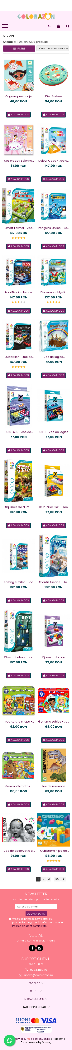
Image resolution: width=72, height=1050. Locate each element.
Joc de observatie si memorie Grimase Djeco (18, 851)
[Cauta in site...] (68, 26)
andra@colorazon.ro (38, 975)
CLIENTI (34, 991)
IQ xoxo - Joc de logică (53, 657)
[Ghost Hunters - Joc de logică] (18, 631)
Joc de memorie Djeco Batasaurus (53, 786)
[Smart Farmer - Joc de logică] (18, 206)
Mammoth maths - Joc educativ (18, 786)
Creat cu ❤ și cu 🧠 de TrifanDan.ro (28, 1039)
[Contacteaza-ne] (49, 26)
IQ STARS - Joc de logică (18, 432)
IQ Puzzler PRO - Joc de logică (53, 507)
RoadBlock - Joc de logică (18, 292)
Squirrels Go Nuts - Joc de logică (18, 507)
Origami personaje (18, 96)
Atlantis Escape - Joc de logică (53, 582)
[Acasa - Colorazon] (36, 16)
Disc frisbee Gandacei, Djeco (53, 96)
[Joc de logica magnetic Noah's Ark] (53, 336)
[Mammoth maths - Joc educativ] (18, 765)
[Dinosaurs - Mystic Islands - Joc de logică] (53, 271)
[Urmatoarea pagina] (63, 879)
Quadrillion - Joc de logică (18, 357)
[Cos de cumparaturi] (58, 26)
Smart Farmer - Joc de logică (18, 228)
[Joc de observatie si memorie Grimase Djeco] (18, 830)
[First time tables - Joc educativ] (53, 701)
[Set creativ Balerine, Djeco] (18, 140)
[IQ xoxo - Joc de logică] (53, 631)
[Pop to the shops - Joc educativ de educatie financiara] (18, 701)
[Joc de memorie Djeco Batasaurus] (53, 765)
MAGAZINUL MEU (34, 999)
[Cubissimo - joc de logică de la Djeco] (53, 830)
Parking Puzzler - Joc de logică (18, 582)
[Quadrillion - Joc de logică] (18, 336)
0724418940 (38, 970)
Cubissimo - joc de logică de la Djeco (53, 851)
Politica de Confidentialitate (29, 926)
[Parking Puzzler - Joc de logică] (18, 556)
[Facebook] (32, 948)
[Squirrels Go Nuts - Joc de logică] (18, 481)
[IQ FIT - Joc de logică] (53, 406)
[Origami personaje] (18, 75)
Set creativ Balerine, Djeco (18, 161)
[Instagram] (39, 948)
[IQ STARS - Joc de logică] (18, 406)
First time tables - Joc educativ (53, 721)
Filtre (20, 48)
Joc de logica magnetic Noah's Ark (53, 357)
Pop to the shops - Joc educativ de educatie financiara (18, 721)
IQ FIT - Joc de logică (53, 432)
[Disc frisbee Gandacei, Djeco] (53, 75)
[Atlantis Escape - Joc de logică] (53, 556)
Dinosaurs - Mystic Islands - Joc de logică (53, 292)
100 (57, 879)
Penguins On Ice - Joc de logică (53, 228)
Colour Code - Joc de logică (53, 161)
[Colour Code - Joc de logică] (53, 140)
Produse (34, 983)
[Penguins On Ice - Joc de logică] (53, 205)
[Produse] (5, 27)
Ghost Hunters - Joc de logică (18, 657)
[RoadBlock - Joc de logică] (18, 271)
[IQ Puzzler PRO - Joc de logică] (53, 481)
